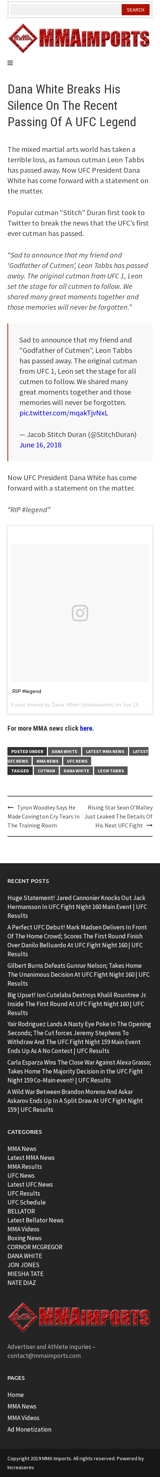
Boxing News (24, 1238)
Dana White (65, 705)
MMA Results (24, 1166)
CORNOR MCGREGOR (35, 1247)
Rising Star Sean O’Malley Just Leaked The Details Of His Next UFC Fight (118, 816)
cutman (46, 770)
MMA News (47, 761)
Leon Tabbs (111, 770)
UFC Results (23, 1193)
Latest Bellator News (35, 1220)
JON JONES (23, 1265)
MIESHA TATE (25, 1274)
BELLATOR (21, 1211)
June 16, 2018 (40, 444)
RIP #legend (26, 691)
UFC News (77, 761)
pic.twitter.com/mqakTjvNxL (63, 412)
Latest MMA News (105, 751)
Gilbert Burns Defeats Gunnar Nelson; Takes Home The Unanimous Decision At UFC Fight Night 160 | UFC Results (78, 974)
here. (87, 728)
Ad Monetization (29, 1429)
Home (15, 1395)
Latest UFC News (30, 1184)
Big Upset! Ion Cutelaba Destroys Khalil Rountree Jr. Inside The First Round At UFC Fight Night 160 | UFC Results (77, 1004)
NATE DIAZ (21, 1283)
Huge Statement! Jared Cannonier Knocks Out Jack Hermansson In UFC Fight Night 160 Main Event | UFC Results (77, 907)
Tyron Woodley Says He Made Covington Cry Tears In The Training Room (43, 816)
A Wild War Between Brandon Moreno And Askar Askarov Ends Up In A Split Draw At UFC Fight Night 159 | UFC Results (75, 1101)
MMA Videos (23, 1229)
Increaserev (20, 1467)
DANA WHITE (24, 1256)
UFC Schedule (26, 1202)
